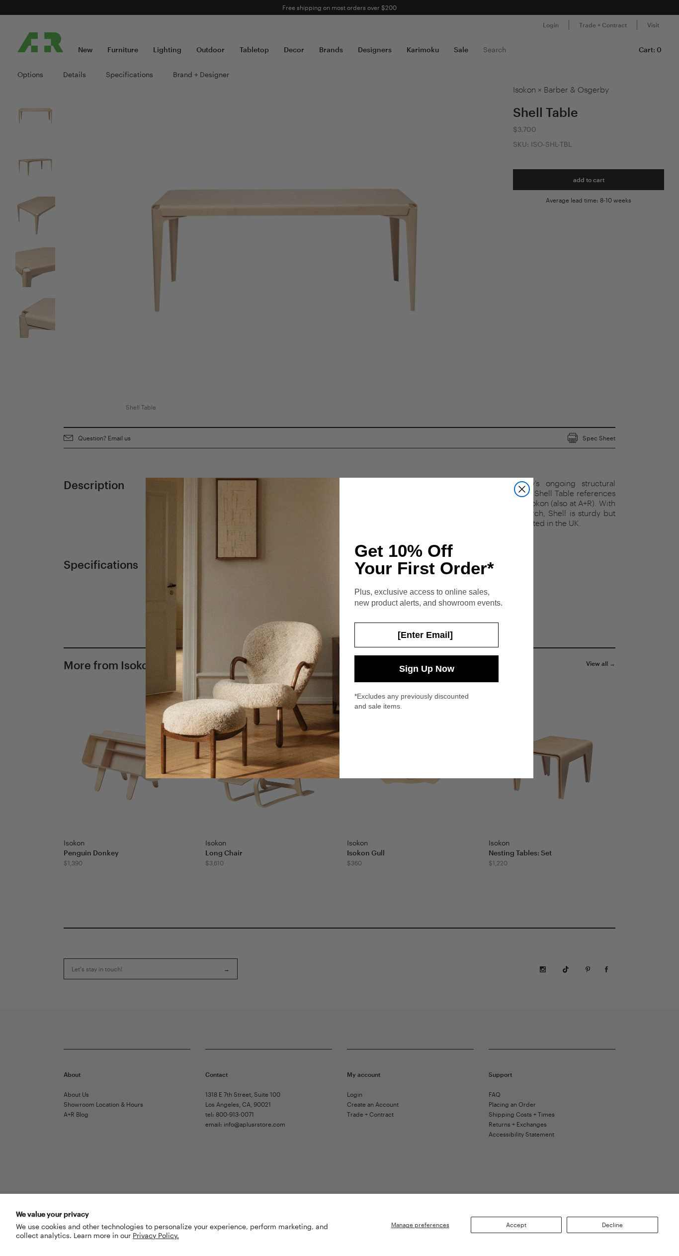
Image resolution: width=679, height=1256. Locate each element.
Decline (612, 1224)
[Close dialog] (521, 489)
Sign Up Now (426, 669)
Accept (516, 1224)
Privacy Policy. (156, 1235)
